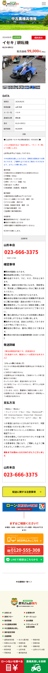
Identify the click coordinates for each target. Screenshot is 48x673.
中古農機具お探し (11, 628)
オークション (31, 616)
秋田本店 (22, 643)
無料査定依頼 (9, 632)
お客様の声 (30, 612)
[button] (2, 69)
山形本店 (22, 649)
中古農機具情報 (10, 624)
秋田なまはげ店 (10, 643)
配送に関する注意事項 (24, 491)
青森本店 (36, 639)
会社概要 (29, 620)
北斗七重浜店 (24, 639)
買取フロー (8, 616)
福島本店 (36, 646)
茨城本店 (7, 653)
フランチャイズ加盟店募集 (32, 625)
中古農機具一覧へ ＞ (24, 581)
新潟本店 (7, 649)
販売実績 (7, 620)
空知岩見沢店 (9, 639)
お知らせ (7, 612)
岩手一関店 (23, 646)
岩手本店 (7, 646)
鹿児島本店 (23, 653)
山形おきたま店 (39, 649)
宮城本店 (36, 643)
